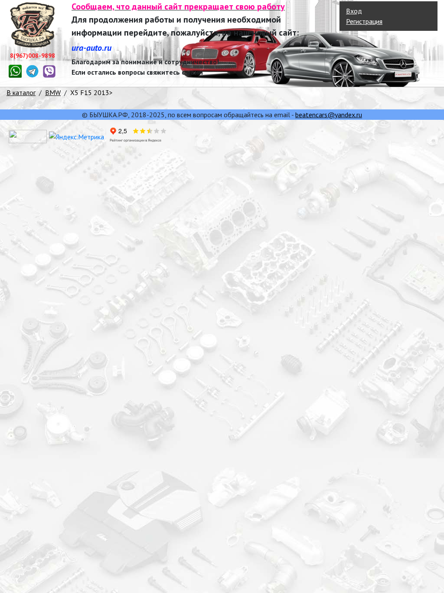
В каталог (21, 92)
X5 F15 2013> (91, 92)
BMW (53, 92)
